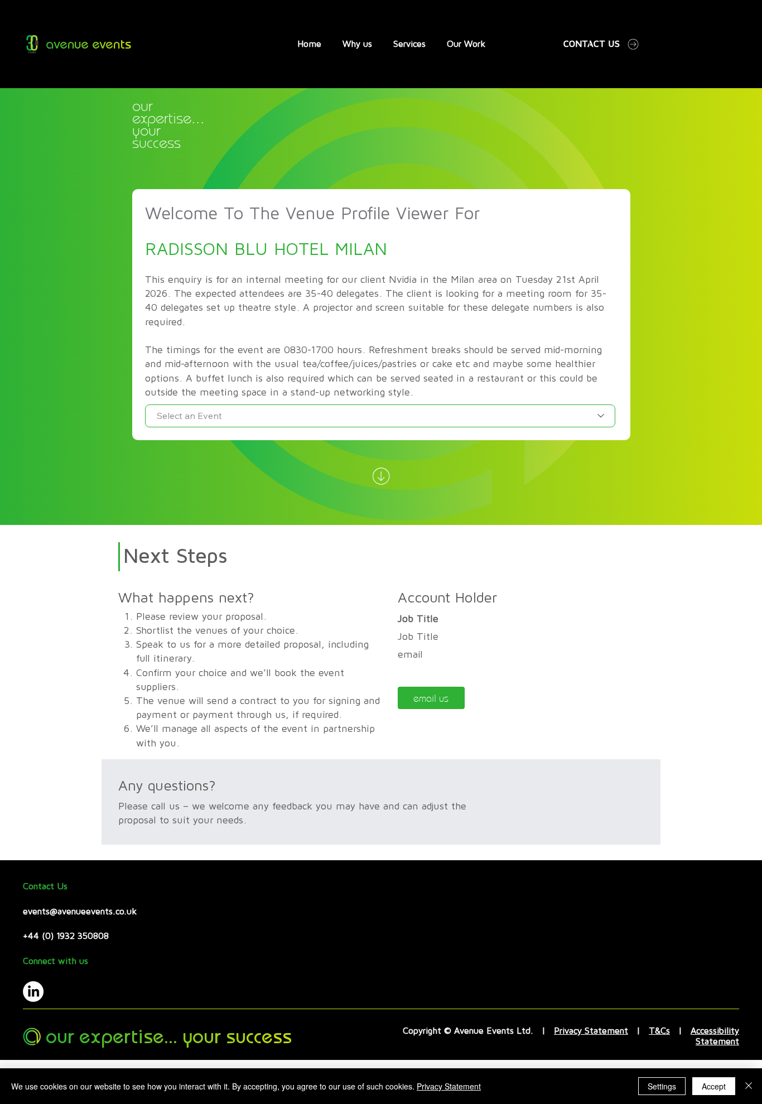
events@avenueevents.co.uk (80, 911)
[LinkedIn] (33, 991)
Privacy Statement (591, 1030)
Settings (662, 1086)
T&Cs (659, 1030)
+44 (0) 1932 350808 (66, 936)
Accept (714, 1086)
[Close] (748, 1086)
